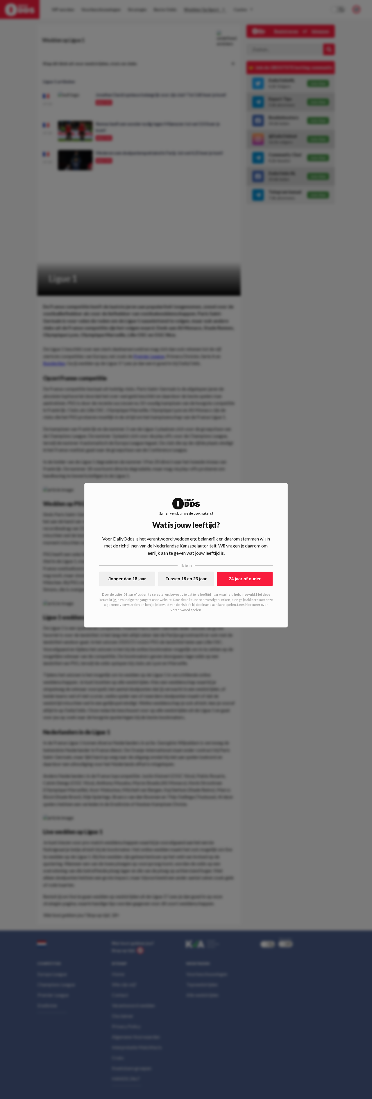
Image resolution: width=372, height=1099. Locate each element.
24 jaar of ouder (245, 578)
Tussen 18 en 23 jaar (186, 578)
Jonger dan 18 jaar (127, 578)
